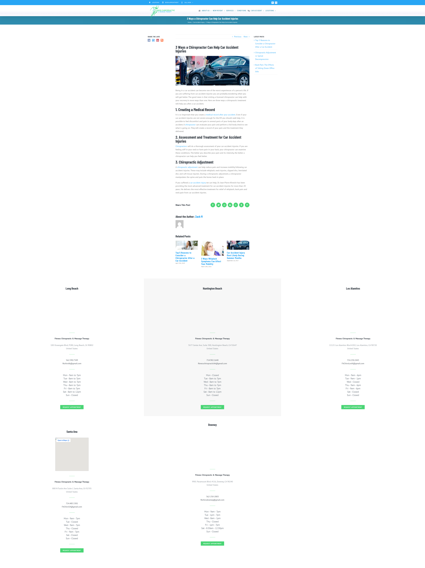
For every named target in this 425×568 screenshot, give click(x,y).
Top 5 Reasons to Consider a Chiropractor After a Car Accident (185, 256)
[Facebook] (149, 40)
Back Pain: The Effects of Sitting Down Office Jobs (264, 68)
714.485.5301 (72, 503)
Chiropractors (181, 146)
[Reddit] (162, 40)
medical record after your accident (220, 114)
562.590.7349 (72, 360)
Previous (237, 36)
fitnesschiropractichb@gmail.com (212, 363)
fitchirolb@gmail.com (72, 363)
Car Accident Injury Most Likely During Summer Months (236, 255)
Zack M (199, 216)
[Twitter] (153, 40)
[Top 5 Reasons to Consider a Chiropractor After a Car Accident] (187, 245)
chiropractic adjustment (187, 167)
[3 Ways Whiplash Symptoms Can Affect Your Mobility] (212, 248)
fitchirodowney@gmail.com (212, 500)
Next (246, 36)
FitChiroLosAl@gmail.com (353, 363)
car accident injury (198, 182)
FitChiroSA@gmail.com (72, 506)
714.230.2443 (353, 360)
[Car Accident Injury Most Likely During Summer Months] (238, 245)
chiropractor (190, 124)
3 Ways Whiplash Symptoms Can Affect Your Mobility (211, 261)
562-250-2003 (212, 496)
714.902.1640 (212, 360)
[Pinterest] (157, 40)
